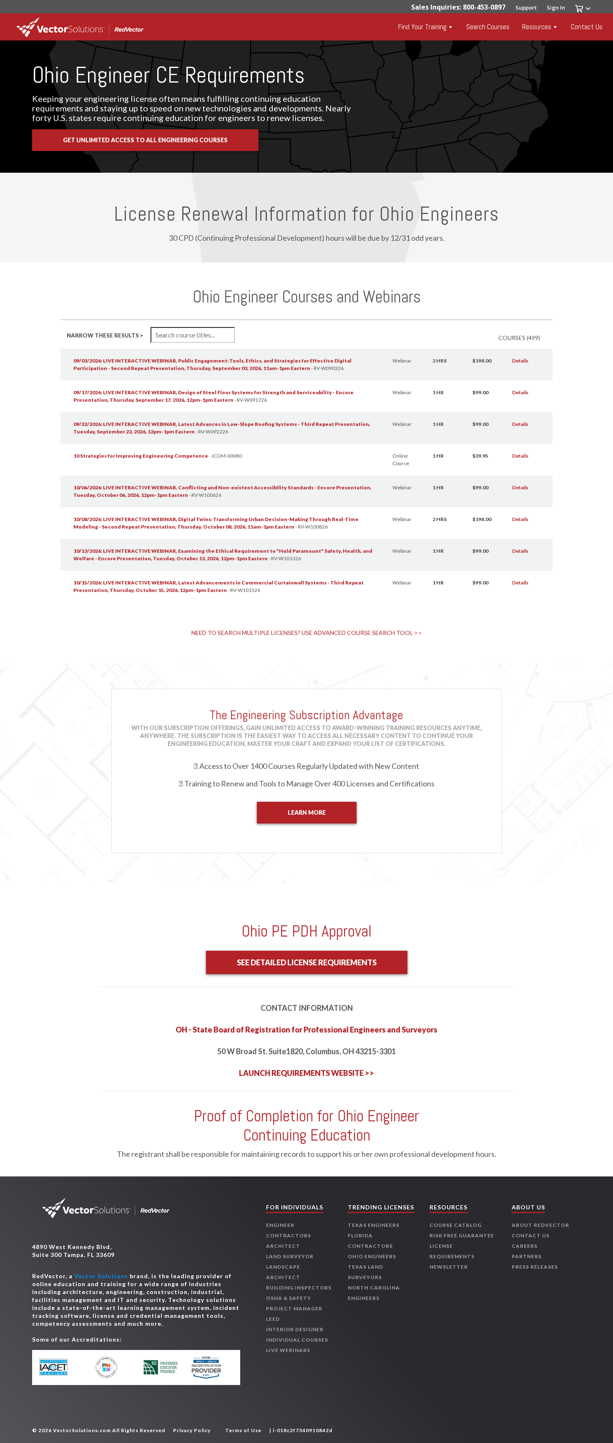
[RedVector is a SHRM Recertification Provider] (209, 1367)
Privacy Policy (192, 1430)
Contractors (288, 1235)
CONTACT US (531, 1235)
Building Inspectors (299, 1287)
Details (520, 361)
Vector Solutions (101, 1275)
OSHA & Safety (288, 1298)
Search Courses (488, 26)
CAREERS (525, 1246)
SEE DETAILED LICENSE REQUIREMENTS (307, 962)
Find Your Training (422, 26)
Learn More (307, 812)
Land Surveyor (290, 1256)
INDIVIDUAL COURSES (297, 1340)
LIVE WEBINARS (288, 1350)
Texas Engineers (373, 1225)
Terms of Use (243, 1430)
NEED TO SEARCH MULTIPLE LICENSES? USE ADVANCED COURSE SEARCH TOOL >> (306, 632)
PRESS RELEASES (535, 1267)
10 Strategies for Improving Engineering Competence (140, 456)
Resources (536, 26)
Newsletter (449, 1267)
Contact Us (587, 26)
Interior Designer (295, 1329)
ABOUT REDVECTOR (540, 1225)
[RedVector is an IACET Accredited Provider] (62, 1367)
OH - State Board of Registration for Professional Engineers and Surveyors (306, 1029)
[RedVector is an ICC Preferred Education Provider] (160, 1367)
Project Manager (294, 1308)
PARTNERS (527, 1256)
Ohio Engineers (372, 1256)
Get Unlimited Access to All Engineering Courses (145, 140)
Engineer (280, 1225)
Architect (283, 1246)
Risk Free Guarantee (462, 1235)
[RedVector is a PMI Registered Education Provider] (111, 1367)
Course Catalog (456, 1225)
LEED (273, 1319)
